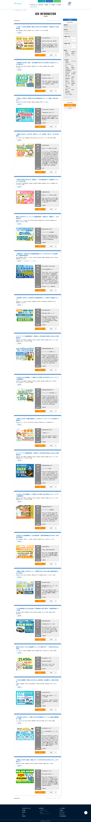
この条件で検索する (70, 105)
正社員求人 (75, 8)
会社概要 (46, 4)
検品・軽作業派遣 (51, 8)
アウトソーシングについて (44, 811)
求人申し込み (62, 812)
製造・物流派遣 (43, 8)
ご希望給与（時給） (67, 43)
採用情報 (53, 4)
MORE (51, 55)
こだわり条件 (66, 59)
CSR (49, 4)
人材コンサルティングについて (45, 813)
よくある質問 (58, 4)
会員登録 (61, 810)
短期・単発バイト (67, 8)
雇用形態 (65, 50)
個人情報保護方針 (63, 816)
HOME (14, 10)
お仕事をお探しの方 (33, 4)
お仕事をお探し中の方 (26, 808)
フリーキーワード (67, 97)
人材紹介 (41, 812)
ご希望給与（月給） (67, 36)
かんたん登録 (41, 1)
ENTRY (40, 55)
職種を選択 (66, 24)
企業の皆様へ (40, 4)
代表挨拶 (23, 812)
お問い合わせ (49, 1)
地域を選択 (66, 29)
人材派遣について (43, 810)
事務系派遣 (59, 8)
